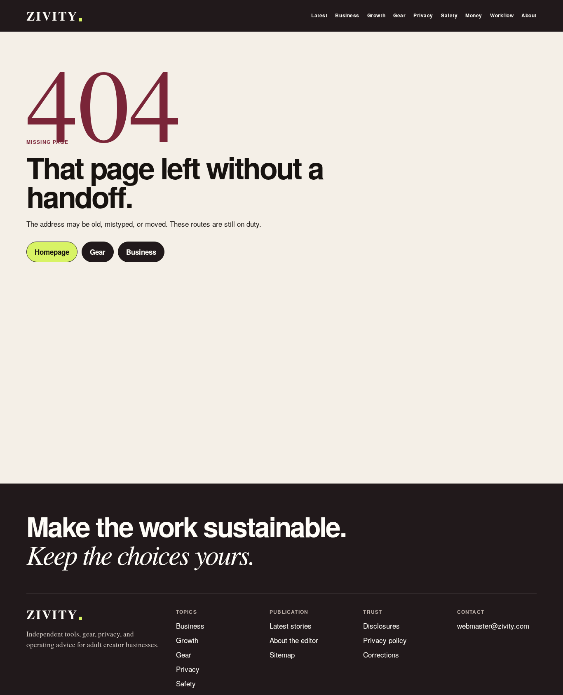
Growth (376, 15)
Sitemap (282, 654)
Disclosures (381, 625)
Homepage (52, 252)
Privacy (423, 15)
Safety (449, 15)
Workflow (502, 15)
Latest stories (291, 625)
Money (473, 15)
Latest (319, 15)
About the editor (294, 640)
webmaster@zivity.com (493, 625)
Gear (399, 15)
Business (347, 15)
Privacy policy (385, 640)
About (529, 15)
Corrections (381, 654)
